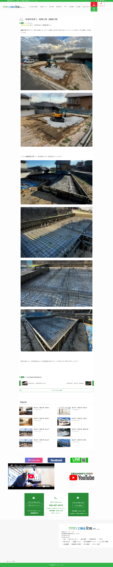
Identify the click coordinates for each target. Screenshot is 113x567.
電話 (94, 5)
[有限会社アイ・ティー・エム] (14, 6)
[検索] (105, 1)
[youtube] (103, 1)
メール (101, 5)
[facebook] (96, 1)
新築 (22, 23)
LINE (94, 10)
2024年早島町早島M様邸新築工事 (33, 377)
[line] (101, 1)
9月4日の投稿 (25, 25)
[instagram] (99, 1)
